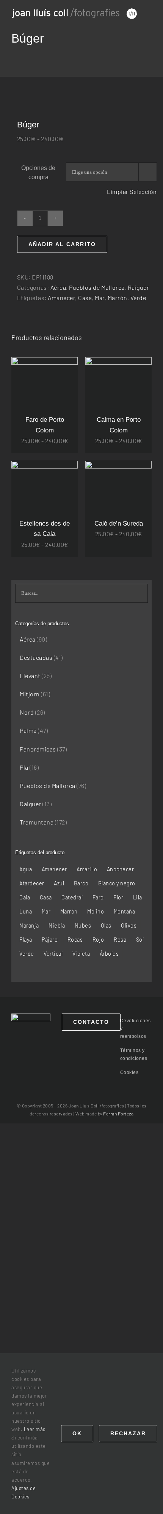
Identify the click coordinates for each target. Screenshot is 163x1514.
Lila (137, 897)
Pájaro (50, 939)
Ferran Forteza (118, 1113)
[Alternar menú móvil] (149, 13)
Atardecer (31, 883)
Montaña (124, 911)
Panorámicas (38, 749)
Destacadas (36, 657)
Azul (59, 883)
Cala (24, 897)
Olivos (128, 925)
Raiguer (138, 287)
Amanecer (61, 297)
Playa (25, 939)
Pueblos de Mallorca (97, 287)
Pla (24, 767)
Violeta (81, 953)
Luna (25, 911)
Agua (25, 869)
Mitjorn (30, 693)
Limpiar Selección (132, 191)
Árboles (109, 953)
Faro (98, 897)
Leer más (34, 1429)
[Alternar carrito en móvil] (149, 21)
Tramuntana (36, 822)
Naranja (29, 925)
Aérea (58, 287)
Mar (100, 297)
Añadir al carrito (62, 244)
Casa (85, 297)
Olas (106, 925)
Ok (77, 1433)
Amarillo (87, 869)
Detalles (45, 391)
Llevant (30, 675)
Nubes (83, 925)
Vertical (53, 953)
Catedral (72, 897)
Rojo (98, 939)
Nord (27, 712)
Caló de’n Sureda (118, 523)
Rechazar (128, 1433)
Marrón (117, 297)
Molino (95, 911)
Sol (140, 939)
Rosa (120, 939)
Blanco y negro (116, 883)
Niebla (57, 925)
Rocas (75, 939)
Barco (81, 883)
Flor (118, 897)
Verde (138, 297)
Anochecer (120, 869)
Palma (28, 730)
